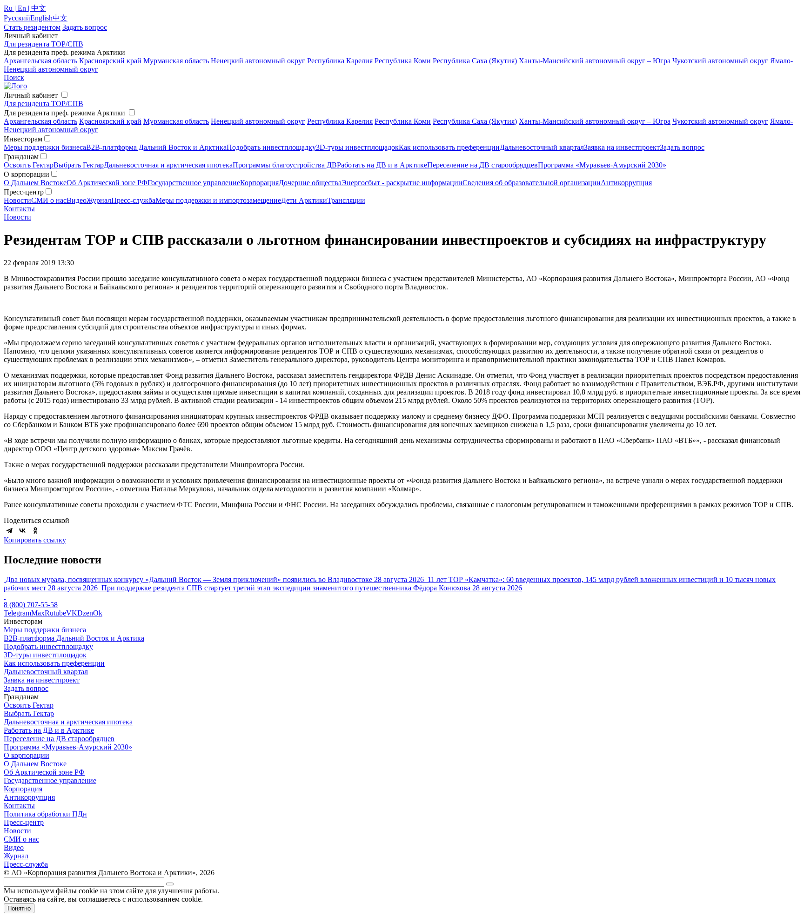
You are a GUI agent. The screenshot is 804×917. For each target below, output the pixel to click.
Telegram (17, 613)
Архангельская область (40, 61)
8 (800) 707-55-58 (31, 605)
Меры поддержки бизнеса (45, 147)
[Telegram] (9, 530)
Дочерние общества (310, 183)
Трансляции (346, 200)
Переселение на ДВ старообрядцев (482, 165)
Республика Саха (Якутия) (475, 61)
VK (71, 613)
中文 (60, 18)
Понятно (19, 908)
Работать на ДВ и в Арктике (382, 165)
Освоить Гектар (29, 165)
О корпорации (26, 755)
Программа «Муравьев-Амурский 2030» (602, 165)
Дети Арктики (304, 200)
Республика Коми (403, 61)
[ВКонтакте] (22, 530)
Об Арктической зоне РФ (107, 183)
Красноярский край (110, 61)
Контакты (19, 209)
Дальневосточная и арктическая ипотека (168, 165)
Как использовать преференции (449, 147)
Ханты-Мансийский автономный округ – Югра (594, 61)
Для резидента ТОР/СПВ (43, 44)
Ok (97, 613)
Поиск (14, 77)
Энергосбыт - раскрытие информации (402, 183)
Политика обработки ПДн (45, 814)
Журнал (99, 200)
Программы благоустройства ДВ (285, 165)
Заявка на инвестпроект (622, 147)
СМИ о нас (49, 200)
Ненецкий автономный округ (258, 61)
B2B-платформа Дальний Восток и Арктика (156, 147)
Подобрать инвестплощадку (271, 147)
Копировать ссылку (35, 540)
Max (38, 613)
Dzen (85, 613)
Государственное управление (193, 183)
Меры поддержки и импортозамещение (218, 200)
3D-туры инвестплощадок (357, 147)
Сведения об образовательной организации (531, 183)
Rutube (55, 613)
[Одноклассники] (35, 530)
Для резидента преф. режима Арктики (64, 113)
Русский (17, 18)
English (41, 18)
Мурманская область (176, 61)
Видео (77, 200)
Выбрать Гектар (79, 165)
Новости (17, 200)
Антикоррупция (626, 183)
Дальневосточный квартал (542, 147)
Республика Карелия (340, 61)
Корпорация (259, 183)
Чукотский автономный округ (720, 61)
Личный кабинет (31, 95)
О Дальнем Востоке (35, 183)
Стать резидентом (32, 27)
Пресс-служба (133, 200)
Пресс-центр (24, 822)
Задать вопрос (682, 147)
